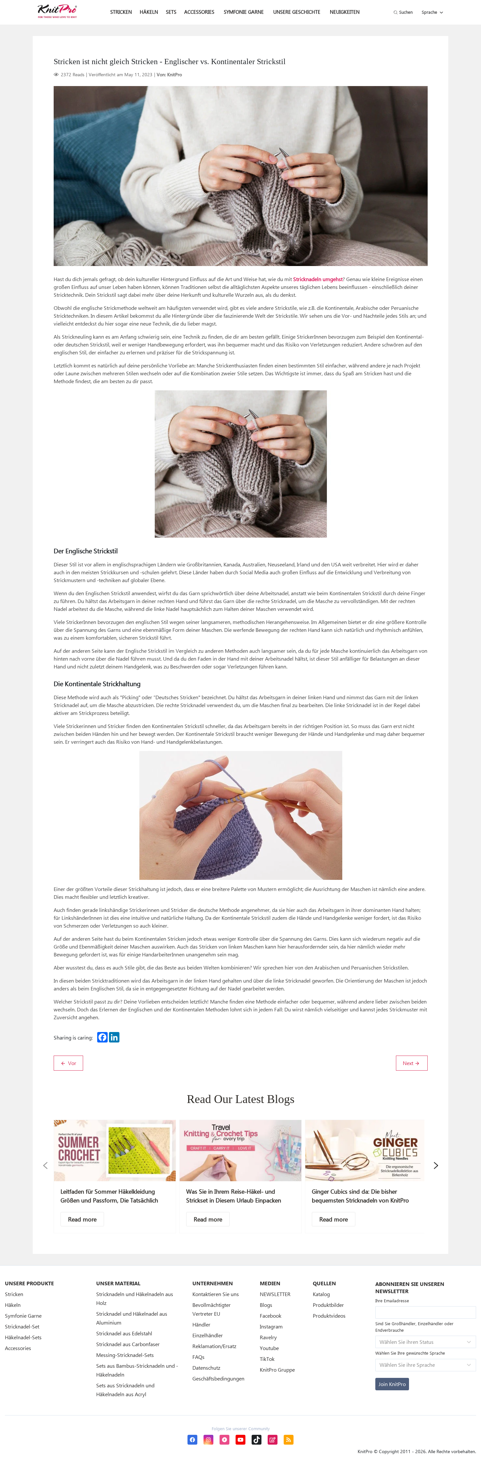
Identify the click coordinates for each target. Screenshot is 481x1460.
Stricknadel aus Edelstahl (124, 1333)
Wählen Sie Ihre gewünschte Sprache (410, 1353)
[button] (45, 1165)
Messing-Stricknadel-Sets (125, 1354)
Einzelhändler (207, 1335)
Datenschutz (206, 1367)
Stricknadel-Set (22, 1326)
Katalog (321, 1294)
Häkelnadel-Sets (23, 1337)
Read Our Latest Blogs (240, 1099)
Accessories (18, 1347)
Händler (201, 1324)
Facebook (270, 1315)
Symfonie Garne (244, 12)
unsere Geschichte (296, 12)
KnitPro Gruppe (277, 1369)
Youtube (269, 1347)
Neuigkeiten (345, 12)
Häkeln (13, 1304)
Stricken (14, 1294)
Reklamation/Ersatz (214, 1346)
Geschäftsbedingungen (218, 1378)
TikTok (267, 1358)
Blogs (266, 1304)
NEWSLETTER (275, 1294)
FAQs (198, 1356)
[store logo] (57, 11)
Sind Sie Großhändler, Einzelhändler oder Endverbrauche (414, 1327)
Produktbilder (328, 1304)
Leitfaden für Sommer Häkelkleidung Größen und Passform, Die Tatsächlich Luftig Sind (109, 1200)
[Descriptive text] (82, 1219)
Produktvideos (329, 1315)
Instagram (271, 1326)
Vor (71, 1062)
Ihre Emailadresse (392, 1300)
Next (409, 1062)
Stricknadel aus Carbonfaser (128, 1344)
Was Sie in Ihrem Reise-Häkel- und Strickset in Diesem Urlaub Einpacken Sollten (233, 1200)
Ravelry (268, 1337)
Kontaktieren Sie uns (215, 1294)
